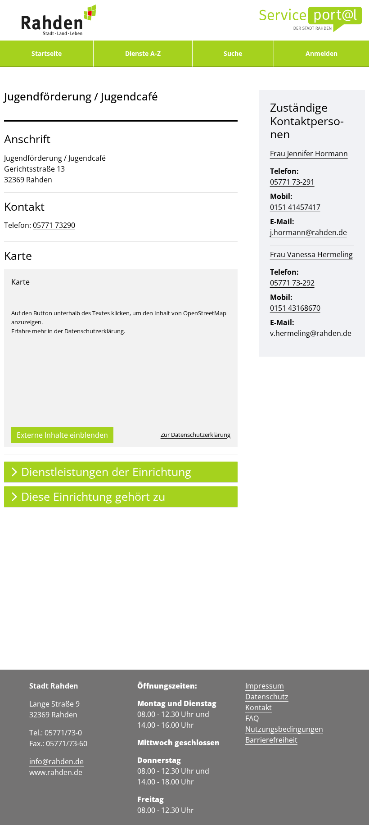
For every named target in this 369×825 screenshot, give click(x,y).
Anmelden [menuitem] (322, 53)
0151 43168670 (295, 308)
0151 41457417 (295, 207)
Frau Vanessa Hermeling (311, 254)
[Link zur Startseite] (58, 20)
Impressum (264, 686)
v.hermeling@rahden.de (310, 333)
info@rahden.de (56, 761)
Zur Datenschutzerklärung (195, 435)
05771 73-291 (292, 182)
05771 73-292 (292, 283)
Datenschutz (266, 697)
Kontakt (258, 707)
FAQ (252, 718)
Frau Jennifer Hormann (309, 154)
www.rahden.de (55, 772)
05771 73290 (54, 225)
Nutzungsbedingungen (284, 729)
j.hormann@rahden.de (308, 232)
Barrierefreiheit (271, 740)
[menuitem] (46, 54)
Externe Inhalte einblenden (62, 435)
